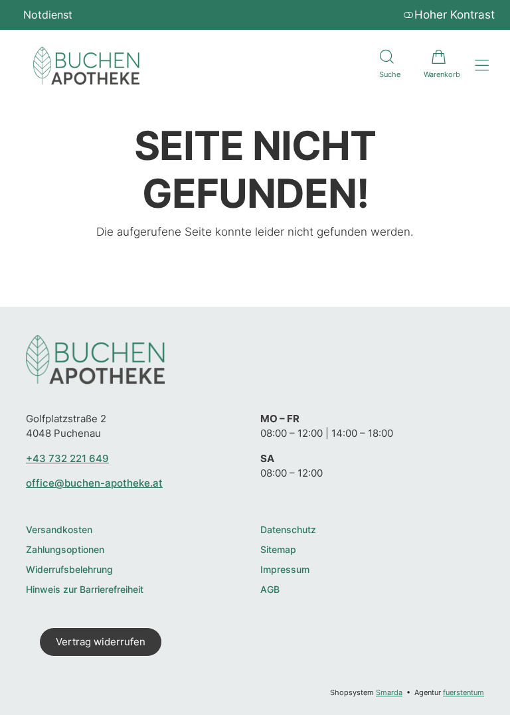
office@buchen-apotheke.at (94, 483)
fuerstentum (463, 692)
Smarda (389, 692)
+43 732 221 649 (67, 458)
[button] (386, 66)
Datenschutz (288, 530)
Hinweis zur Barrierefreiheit (84, 590)
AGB (270, 590)
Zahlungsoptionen (65, 550)
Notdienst (47, 14)
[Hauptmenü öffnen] (481, 65)
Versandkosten (59, 530)
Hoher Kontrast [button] (454, 14)
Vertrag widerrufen (100, 641)
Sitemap (278, 550)
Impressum (284, 570)
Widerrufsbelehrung (69, 570)
